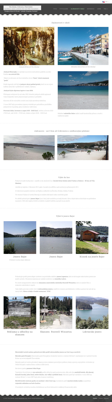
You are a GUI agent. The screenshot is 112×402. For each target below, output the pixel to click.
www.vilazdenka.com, (21, 398)
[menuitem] (55, 9)
